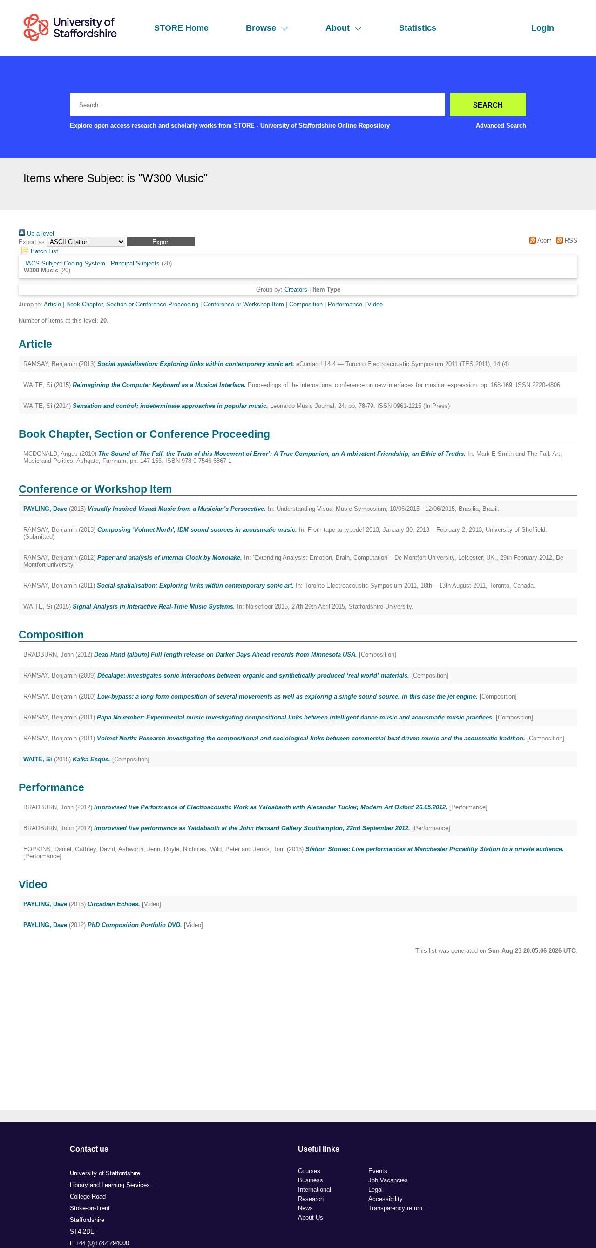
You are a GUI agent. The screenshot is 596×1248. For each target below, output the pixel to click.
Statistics (417, 28)
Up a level (39, 233)
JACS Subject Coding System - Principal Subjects (92, 263)
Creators (295, 289)
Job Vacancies (388, 1180)
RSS (570, 240)
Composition (306, 304)
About (337, 28)
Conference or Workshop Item (243, 304)
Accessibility (385, 1198)
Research (311, 1198)
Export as (32, 241)
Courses (309, 1170)
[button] (161, 241)
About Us (310, 1217)
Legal (375, 1189)
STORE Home (181, 28)
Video (375, 304)
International (314, 1189)
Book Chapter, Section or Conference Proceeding (132, 304)
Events (377, 1170)
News (305, 1208)
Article (52, 304)
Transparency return (395, 1208)
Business (310, 1180)
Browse (261, 28)
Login (542, 28)
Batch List (43, 251)
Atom (543, 240)
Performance (345, 304)
